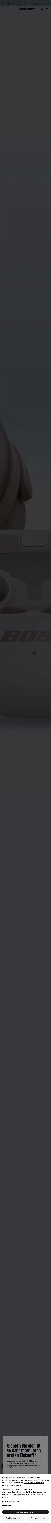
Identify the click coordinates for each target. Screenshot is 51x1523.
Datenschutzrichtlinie (10, 1501)
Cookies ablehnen (38, 1518)
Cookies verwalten (13, 1518)
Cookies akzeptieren (25, 1512)
